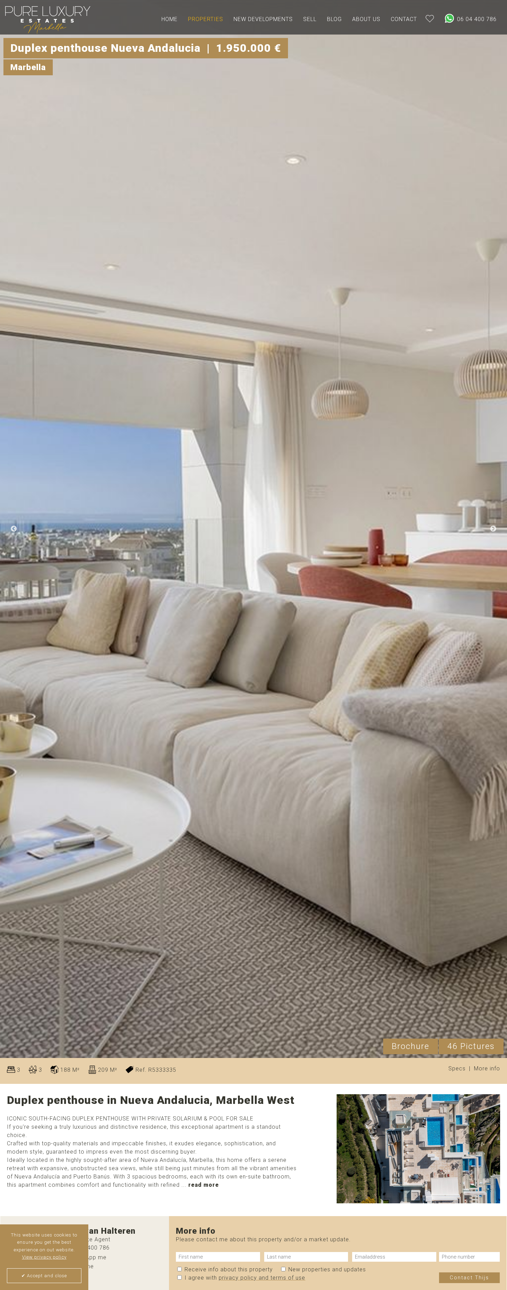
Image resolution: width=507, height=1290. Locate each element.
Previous (14, 529)
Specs (457, 1068)
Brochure (410, 1046)
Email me (80, 1266)
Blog (334, 19)
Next (493, 529)
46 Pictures (471, 1046)
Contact (404, 19)
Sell (310, 19)
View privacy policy (44, 1257)
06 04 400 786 (476, 19)
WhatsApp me (87, 1257)
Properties (205, 19)
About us (366, 19)
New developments (263, 19)
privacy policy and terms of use (262, 1277)
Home (169, 19)
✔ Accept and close (44, 1275)
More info (487, 1068)
